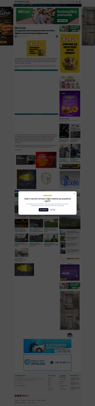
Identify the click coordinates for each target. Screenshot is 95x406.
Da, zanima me (43, 209)
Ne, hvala (52, 209)
